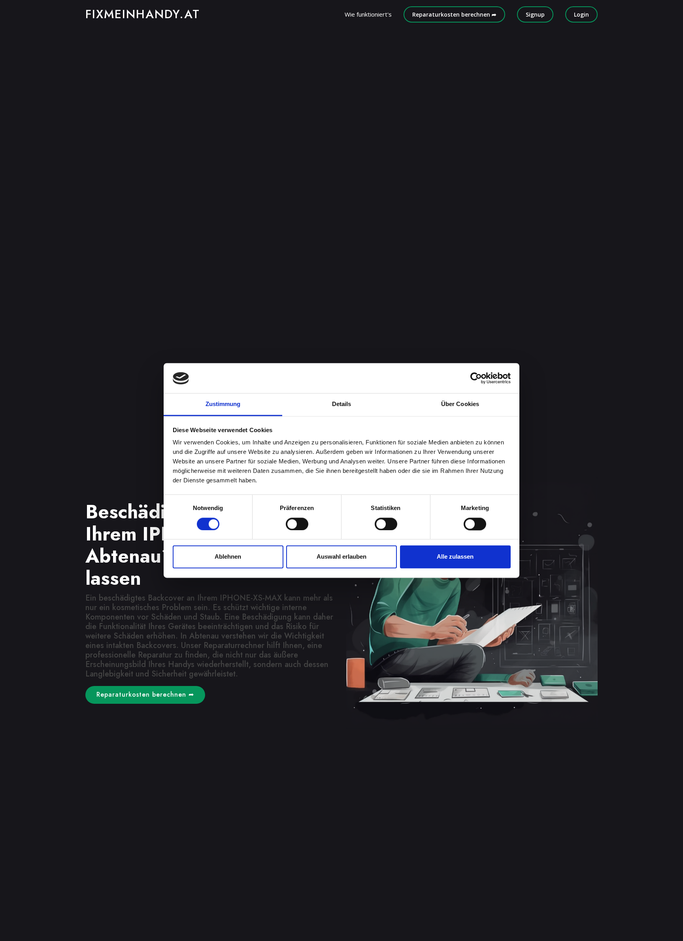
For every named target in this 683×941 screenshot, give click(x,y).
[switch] (297, 524)
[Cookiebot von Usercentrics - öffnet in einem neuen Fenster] (476, 378)
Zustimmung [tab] (223, 404)
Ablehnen (228, 557)
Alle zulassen (455, 557)
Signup (535, 14)
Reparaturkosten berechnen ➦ (454, 14)
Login (581, 14)
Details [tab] (341, 404)
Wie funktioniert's (368, 14)
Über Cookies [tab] (460, 404)
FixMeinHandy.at (142, 14)
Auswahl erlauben (341, 557)
